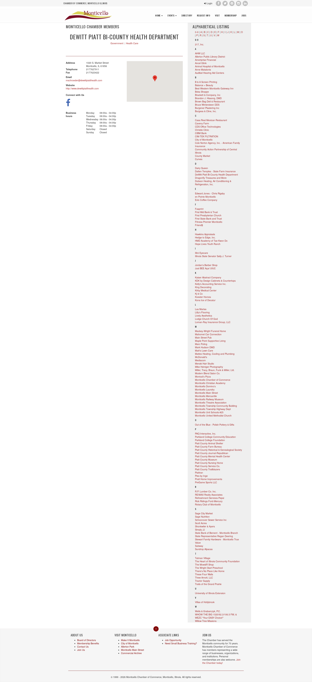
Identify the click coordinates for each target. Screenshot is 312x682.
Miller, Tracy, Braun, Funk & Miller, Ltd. (214, 370)
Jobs (243, 15)
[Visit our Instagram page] (238, 3)
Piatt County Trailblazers (207, 469)
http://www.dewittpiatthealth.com (82, 88)
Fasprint (199, 208)
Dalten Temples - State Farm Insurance (215, 171)
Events (171, 15)
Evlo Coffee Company (206, 199)
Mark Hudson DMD (205, 347)
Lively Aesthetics (203, 315)
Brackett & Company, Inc (207, 95)
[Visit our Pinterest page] (232, 3)
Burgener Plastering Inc (207, 108)
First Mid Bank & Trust (206, 212)
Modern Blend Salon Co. (207, 373)
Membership (231, 15)
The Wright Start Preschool (209, 567)
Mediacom (200, 360)
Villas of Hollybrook (204, 602)
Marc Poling (201, 344)
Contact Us (83, 646)
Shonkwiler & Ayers (205, 526)
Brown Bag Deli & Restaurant (210, 101)
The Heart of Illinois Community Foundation (217, 561)
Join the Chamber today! (221, 661)
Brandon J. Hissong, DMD (208, 98)
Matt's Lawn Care (204, 350)
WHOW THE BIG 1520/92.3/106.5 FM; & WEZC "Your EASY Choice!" (216, 616)
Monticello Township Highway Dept (213, 409)
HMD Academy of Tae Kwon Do (211, 240)
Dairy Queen (201, 168)
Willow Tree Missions (205, 621)
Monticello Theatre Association (211, 402)
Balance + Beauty (204, 85)
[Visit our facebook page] (218, 3)
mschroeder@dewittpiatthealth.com (84, 80)
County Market (202, 155)
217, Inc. (199, 44)
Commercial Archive (131, 653)
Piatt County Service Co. (207, 466)
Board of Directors (86, 640)
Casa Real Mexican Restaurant (211, 120)
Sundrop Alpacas (204, 549)
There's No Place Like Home (209, 571)
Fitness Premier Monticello (208, 221)
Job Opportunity (173, 640)
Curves (198, 159)
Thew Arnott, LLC (204, 577)
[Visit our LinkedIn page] (245, 3)
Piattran (199, 472)
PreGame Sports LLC (206, 482)
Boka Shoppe (202, 91)
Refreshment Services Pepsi (209, 498)
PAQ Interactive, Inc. (205, 433)
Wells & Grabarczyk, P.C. (208, 611)
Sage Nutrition (202, 516)
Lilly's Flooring (202, 312)
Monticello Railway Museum (209, 399)
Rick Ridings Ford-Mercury (208, 501)
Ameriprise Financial (205, 59)
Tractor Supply (202, 580)
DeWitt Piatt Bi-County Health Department (216, 174)
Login (209, 3)
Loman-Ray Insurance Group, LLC (212, 322)
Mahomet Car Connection (208, 334)
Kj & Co (199, 293)
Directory (187, 15)
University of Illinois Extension (210, 593)
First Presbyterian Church (208, 215)
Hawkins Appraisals (205, 234)
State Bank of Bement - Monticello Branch (216, 532)
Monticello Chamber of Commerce (212, 379)
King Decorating (203, 287)
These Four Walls (204, 574)
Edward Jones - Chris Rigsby (210, 193)
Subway (199, 545)
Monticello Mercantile (206, 396)
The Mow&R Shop (204, 564)
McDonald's (201, 357)
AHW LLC (200, 53)
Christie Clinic (202, 129)
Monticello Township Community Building (216, 405)
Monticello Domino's (205, 386)
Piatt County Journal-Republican (211, 453)
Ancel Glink (201, 63)
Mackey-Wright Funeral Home (210, 331)
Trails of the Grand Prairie (208, 584)
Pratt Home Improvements (208, 479)
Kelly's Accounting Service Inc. (210, 284)
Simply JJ (200, 529)
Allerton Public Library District (210, 56)
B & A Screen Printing (206, 82)
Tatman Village (202, 558)
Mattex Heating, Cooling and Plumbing (214, 353)
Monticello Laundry (204, 389)
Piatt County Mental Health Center (212, 456)
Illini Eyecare (201, 252)
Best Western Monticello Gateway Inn (214, 88)
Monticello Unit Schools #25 (209, 412)
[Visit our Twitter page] (225, 3)
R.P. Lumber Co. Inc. (205, 491)
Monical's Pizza (203, 376)
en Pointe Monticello (205, 196)
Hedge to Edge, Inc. (205, 237)
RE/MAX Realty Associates (208, 494)
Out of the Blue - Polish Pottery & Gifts (214, 424)
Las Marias (200, 309)
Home (158, 15)
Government (116, 43)
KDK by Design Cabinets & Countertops (215, 280)
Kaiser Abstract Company (208, 277)
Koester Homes (203, 297)
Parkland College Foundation (210, 440)
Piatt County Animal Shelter (209, 443)
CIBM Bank (201, 133)
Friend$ (199, 225)
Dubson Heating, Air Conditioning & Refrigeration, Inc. (213, 182)
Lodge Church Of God (206, 318)
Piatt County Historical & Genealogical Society (218, 449)
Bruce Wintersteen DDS (207, 104)
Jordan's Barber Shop (206, 265)
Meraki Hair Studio (204, 363)
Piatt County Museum (206, 459)
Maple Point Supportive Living (210, 340)
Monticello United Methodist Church (213, 415)
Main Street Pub (203, 337)
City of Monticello (204, 139)
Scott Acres (201, 523)
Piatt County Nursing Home (209, 462)
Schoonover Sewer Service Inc (211, 519)
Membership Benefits (88, 643)
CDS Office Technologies (208, 126)
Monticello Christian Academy (210, 383)
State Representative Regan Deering (214, 536)
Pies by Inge (201, 475)
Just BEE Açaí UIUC (205, 268)
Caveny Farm (202, 123)
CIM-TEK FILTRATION (206, 136)
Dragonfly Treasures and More (211, 177)
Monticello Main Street (206, 392)
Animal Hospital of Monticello (210, 66)
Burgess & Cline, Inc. (205, 111)
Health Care (132, 43)
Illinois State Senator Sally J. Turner (213, 256)
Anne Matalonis (203, 69)
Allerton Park (127, 646)
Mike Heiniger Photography (209, 366)
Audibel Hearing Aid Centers (209, 72)
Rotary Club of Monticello (208, 504)
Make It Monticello (130, 640)
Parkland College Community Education (215, 436)
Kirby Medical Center (205, 290)
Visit (217, 15)
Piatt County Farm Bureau (208, 446)
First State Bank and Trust (208, 218)
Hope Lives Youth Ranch (207, 244)
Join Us (81, 649)
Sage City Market (204, 513)
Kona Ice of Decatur (205, 300)
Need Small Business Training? (181, 643)
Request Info (203, 15)
